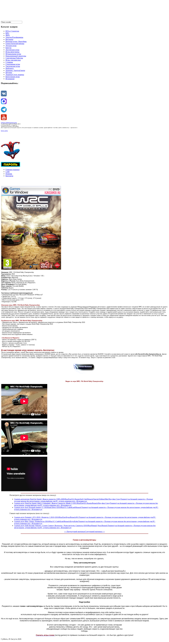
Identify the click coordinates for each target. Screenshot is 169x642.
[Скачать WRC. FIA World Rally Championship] (84, 374)
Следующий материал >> (95, 532)
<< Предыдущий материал (74, 532)
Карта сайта (4, 130)
